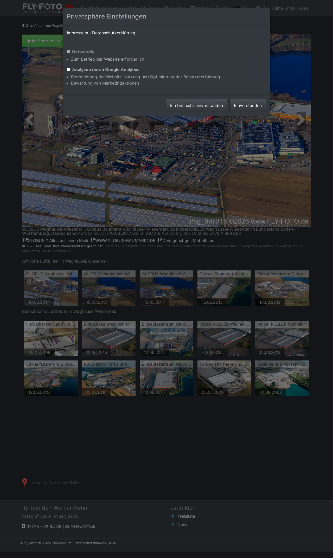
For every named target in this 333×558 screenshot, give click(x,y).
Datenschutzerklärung (113, 32)
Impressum (77, 32)
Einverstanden (248, 105)
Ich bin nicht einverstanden (196, 105)
